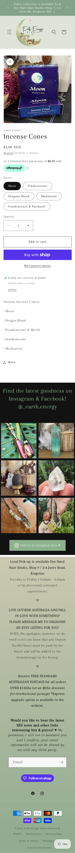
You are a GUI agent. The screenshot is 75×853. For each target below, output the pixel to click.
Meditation (49, 196)
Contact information (40, 847)
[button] (9, 32)
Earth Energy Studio (35, 828)
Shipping (8, 153)
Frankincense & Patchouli (27, 206)
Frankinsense (37, 186)
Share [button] (12, 362)
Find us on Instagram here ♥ (40, 545)
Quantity (9, 216)
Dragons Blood (19, 196)
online (12, 289)
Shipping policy (51, 840)
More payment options (37, 265)
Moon (12, 186)
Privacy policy (54, 833)
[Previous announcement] (8, 7)
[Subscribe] (61, 762)
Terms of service (28, 840)
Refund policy (34, 833)
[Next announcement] (67, 7)
